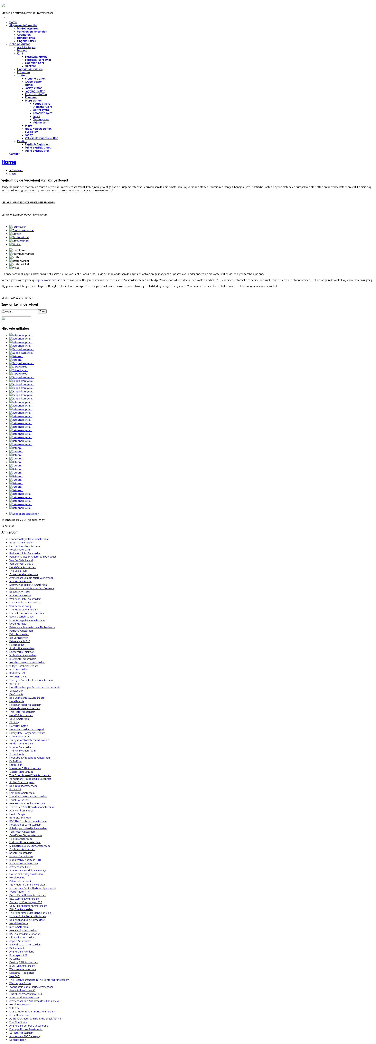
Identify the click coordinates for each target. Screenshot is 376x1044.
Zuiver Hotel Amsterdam (23, 574)
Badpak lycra (41, 103)
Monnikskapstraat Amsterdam (27, 620)
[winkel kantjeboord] (15, 244)
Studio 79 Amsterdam (21, 648)
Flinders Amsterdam (21, 743)
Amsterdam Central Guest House (28, 1025)
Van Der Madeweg (20, 606)
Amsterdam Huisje (20, 595)
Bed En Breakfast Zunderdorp (27, 697)
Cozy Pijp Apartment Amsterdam (28, 905)
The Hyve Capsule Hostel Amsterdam (31, 680)
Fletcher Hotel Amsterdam (24, 546)
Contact (14, 153)
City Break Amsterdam (22, 849)
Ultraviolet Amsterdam (22, 937)
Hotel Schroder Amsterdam (25, 704)
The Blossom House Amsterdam (28, 796)
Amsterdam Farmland (21, 951)
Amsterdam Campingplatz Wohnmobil (31, 577)
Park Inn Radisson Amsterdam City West (32, 556)
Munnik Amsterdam (20, 747)
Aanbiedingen (26, 47)
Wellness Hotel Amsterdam (25, 599)
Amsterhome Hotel (20, 867)
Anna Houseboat (19, 1015)
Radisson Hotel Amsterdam (25, 553)
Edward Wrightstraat (21, 616)
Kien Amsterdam (19, 927)
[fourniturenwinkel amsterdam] (21, 230)
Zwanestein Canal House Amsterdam (31, 987)
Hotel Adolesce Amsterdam (25, 824)
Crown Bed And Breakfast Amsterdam (31, 807)
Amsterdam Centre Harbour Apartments (32, 888)
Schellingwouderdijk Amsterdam (28, 828)
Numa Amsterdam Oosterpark (26, 729)
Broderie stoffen (35, 78)
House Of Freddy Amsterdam (26, 874)
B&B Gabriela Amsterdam (24, 898)
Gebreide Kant (34, 62)
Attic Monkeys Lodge (21, 810)
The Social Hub (18, 570)
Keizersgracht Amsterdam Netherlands (32, 627)
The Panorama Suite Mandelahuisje (30, 913)
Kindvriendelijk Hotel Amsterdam (28, 585)
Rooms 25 (15, 789)
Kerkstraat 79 (17, 673)
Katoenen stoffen (36, 94)
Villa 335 (14, 1008)
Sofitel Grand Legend (21, 782)
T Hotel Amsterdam (20, 838)
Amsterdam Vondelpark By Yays (27, 870)
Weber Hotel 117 (19, 891)
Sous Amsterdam (19, 719)
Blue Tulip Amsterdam (22, 965)
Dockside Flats (17, 623)
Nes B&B (14, 976)
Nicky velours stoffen (38, 128)
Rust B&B (14, 958)
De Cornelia (16, 694)
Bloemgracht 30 (18, 955)
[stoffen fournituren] (15, 233)
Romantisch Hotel (19, 592)
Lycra (36, 116)
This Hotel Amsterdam (22, 712)
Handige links (26, 37)
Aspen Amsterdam (20, 941)
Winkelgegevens (27, 28)
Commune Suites (19, 736)
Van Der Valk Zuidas (21, 563)
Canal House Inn (19, 800)
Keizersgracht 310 (19, 641)
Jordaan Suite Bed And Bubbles (27, 916)
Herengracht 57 (18, 676)
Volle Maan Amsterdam (22, 655)
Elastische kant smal (38, 59)
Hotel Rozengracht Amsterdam (27, 662)
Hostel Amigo (17, 814)
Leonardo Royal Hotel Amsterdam (29, 539)
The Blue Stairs (18, 1022)
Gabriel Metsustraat (21, 771)
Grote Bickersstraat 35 (22, 990)
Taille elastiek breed (38, 147)
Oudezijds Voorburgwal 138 (25, 902)
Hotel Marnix (16, 701)
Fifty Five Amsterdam (21, 909)
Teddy (29, 135)
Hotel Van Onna (18, 923)
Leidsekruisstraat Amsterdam (26, 613)
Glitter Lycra (41, 109)
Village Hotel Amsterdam (23, 666)
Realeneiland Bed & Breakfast (26, 920)
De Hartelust (16, 948)
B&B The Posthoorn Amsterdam (28, 821)
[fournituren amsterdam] (17, 226)
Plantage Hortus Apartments (25, 1029)
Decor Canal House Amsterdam (27, 895)
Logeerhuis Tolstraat (21, 652)
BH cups (22, 50)
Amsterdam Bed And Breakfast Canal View (34, 1001)
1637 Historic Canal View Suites (27, 884)
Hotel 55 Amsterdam (21, 715)
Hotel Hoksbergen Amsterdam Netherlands (34, 687)
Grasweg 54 (16, 690)
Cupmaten (24, 34)
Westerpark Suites (20, 983)
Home (13, 22)
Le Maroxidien (17, 1039)
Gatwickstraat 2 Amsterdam (25, 944)
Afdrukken (16, 170)
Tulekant (30, 66)
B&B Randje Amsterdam (23, 930)
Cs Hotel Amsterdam (21, 1032)
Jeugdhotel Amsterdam (22, 659)
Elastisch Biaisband (37, 144)
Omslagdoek (41, 119)
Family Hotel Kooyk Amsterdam (27, 733)
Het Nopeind (16, 645)
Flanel (29, 84)
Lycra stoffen (33, 100)
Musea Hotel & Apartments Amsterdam (32, 1011)
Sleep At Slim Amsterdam (24, 997)
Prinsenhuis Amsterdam (23, 863)
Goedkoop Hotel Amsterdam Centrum (31, 588)
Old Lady (14, 722)
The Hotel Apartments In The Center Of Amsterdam (39, 980)
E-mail (12, 174)
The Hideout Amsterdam (23, 609)
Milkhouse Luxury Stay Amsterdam (29, 846)
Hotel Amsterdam (19, 549)
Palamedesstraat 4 (20, 881)
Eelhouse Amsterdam (22, 793)
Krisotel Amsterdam (20, 853)
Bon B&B (14, 683)
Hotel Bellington (18, 726)
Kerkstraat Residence (21, 972)
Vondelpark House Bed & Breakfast (30, 779)
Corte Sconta (16, 754)
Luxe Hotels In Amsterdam (24, 602)
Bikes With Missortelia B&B (25, 860)
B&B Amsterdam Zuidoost (24, 934)
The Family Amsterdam (22, 750)
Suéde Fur (31, 131)
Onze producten (19, 44)
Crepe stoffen (33, 81)
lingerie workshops (46, 280)
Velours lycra (41, 122)
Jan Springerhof (18, 637)
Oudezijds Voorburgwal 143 (25, 994)
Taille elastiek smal (37, 150)
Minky (29, 125)
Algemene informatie (23, 25)
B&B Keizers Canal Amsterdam (27, 803)
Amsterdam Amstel (20, 581)
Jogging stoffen (35, 91)
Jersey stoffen (33, 88)
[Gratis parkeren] (16, 322)
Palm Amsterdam (19, 634)
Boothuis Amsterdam (21, 542)
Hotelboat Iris (17, 877)
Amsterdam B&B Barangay (24, 1036)
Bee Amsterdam (18, 669)
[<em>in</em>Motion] (3, 5)
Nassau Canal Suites (21, 856)
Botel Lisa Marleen (20, 817)
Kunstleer (31, 97)
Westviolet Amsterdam (22, 969)
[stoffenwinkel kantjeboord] (19, 241)
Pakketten (23, 72)
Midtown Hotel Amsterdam (25, 842)
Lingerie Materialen (29, 69)
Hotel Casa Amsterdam (22, 567)
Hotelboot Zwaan (19, 1004)
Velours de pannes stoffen (41, 138)
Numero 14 (15, 764)
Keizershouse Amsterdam (24, 708)
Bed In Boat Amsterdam (23, 786)
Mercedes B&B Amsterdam (25, 768)
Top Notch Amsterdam (22, 831)
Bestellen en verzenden (32, 31)
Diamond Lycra (42, 106)
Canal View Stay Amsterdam (25, 835)
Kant (20, 53)
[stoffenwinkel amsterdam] (19, 237)
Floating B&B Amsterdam (23, 962)
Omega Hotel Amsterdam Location (29, 740)
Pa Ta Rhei (15, 761)
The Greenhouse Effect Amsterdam (30, 775)
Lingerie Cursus (26, 41)
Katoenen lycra (42, 113)
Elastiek (22, 141)
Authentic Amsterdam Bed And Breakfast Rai (35, 1018)
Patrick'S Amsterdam (21, 630)
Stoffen (21, 75)
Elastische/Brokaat (37, 56)
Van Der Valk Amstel (21, 560)
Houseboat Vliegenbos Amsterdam (30, 757)
